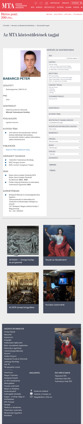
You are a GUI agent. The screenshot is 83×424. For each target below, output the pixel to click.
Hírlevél (49, 14)
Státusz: (52, 152)
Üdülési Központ (10, 356)
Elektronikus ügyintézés (13, 348)
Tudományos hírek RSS (63, 381)
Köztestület (49, 7)
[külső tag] (64, 92)
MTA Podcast (9, 402)
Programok (77, 14)
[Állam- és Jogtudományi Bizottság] (64, 81)
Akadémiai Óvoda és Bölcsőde (15, 359)
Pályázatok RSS (61, 376)
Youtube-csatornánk (11, 386)
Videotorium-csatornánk (13, 410)
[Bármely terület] (64, 99)
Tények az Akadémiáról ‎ (56, 259)
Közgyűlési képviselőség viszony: (63, 126)
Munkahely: (53, 133)
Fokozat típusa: (55, 85)
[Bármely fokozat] (64, 87)
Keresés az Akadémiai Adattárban (23, 25)
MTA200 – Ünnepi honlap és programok (21, 261)
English (65, 3)
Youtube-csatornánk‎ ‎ (54, 304)
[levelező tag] (64, 91)
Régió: (51, 145)
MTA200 (39, 7)
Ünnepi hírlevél (9, 332)
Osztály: (52, 62)
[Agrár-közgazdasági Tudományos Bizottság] (64, 79)
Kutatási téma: (55, 114)
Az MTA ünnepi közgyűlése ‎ (21, 307)
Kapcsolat (55, 3)
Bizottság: (53, 73)
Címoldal (6, 25)
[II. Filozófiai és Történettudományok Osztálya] (64, 68)
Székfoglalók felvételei (12, 394)
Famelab (7, 405)
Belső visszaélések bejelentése (16, 345)
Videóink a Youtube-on (42, 394)
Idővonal (68, 14)
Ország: (52, 139)
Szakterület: (54, 108)
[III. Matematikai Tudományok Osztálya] (64, 69)
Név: (50, 56)
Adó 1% (7, 364)
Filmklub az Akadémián (12, 407)
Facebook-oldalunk (41, 391)
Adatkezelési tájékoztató (13, 343)
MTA (32, 7)
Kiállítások (58, 14)
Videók (76, 7)
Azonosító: (53, 158)
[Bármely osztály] (64, 64)
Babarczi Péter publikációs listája (18, 150)
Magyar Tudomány (11, 375)
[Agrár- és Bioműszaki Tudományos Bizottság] (64, 78)
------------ (8, 370)
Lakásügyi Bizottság (11, 362)
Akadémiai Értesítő (11, 378)
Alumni (68, 7)
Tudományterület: (56, 96)
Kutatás (60, 7)
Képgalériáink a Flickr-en (43, 397)
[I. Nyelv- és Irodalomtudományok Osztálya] (64, 66)
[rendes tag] (64, 89)
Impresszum (8, 337)
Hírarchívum (8, 372)
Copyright (7, 340)
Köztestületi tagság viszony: (61, 120)
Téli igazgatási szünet (12, 367)
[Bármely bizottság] (64, 76)
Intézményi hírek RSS (63, 379)
